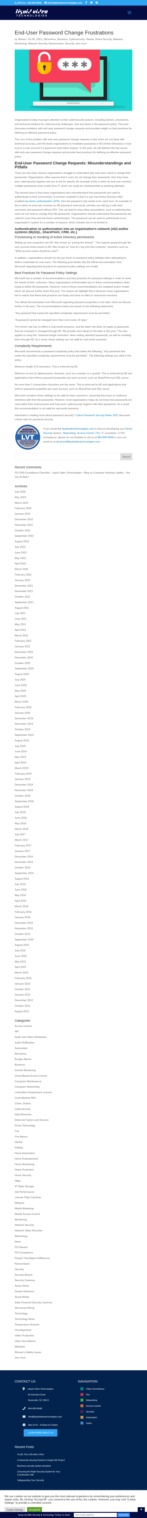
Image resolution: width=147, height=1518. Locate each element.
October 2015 (22, 933)
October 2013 (22, 989)
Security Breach (24, 1274)
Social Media (22, 1296)
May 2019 (20, 756)
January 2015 (22, 983)
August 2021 (22, 607)
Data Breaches (23, 1114)
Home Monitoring (24, 1164)
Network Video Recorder (28, 1230)
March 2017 (21, 839)
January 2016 (22, 917)
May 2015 (20, 961)
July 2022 (20, 546)
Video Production (24, 1335)
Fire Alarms (21, 1136)
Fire (98, 433)
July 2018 (20, 812)
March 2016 (21, 906)
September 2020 (24, 668)
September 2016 (24, 873)
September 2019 (24, 734)
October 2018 (22, 795)
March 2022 (21, 569)
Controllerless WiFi (25, 1097)
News (18, 1241)
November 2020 (24, 657)
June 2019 (21, 751)
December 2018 (24, 784)
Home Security (103, 39)
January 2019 (22, 779)
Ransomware (56, 43)
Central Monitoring (25, 1070)
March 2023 (21, 502)
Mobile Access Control (27, 1213)
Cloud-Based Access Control (31, 1075)
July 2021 (20, 613)
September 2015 (24, 939)
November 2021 (24, 591)
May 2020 (20, 690)
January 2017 (22, 851)
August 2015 (22, 944)
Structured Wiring (24, 1307)
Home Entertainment (26, 1158)
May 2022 (20, 558)
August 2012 (22, 1011)
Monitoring (21, 43)
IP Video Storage (24, 1186)
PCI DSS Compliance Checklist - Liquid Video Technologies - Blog (52, 472)
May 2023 (20, 497)
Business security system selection (34, 1466)
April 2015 (20, 967)
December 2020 (24, 651)
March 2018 (21, 828)
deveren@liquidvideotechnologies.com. (78, 441)
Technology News (25, 1319)
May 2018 (20, 823)
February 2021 (23, 640)
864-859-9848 (106, 437)
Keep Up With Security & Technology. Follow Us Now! (44, 1515)
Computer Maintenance (28, 1081)
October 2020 (22, 663)
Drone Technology (25, 1125)
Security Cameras (25, 1280)
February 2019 (23, 773)
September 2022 (24, 535)
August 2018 (22, 806)
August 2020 (22, 674)
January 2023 (22, 513)
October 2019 (22, 729)
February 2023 (23, 508)
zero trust (80, 43)
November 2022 (24, 524)
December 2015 (24, 922)
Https (18, 1180)
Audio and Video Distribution (31, 1037)
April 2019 (20, 762)
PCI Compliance (24, 1252)
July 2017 (20, 834)
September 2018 (24, 801)
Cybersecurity (76, 39)
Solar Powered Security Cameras (33, 1302)
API (17, 1031)
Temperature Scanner (27, 1324)
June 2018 (21, 817)
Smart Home (22, 1285)
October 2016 (22, 867)
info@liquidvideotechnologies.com (45, 1417)
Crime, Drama (23, 1103)
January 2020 (22, 712)
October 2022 (22, 530)
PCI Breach (21, 1247)
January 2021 (22, 646)
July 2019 (20, 746)
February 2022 (23, 574)
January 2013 (22, 994)
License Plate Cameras (28, 1197)
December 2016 (24, 856)
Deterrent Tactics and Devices (32, 1119)
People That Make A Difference (32, 1258)
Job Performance (24, 1191)
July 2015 (20, 950)
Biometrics (50, 39)
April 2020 (20, 696)
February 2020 (23, 707)
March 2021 (21, 635)
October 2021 (22, 596)
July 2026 (20, 491)
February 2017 (23, 845)
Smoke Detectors (24, 1291)
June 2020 (21, 685)
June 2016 (21, 889)
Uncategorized (23, 1329)
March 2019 (21, 768)
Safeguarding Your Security (30, 1480)
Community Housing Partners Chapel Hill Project (41, 1460)
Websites (20, 1346)
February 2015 (23, 978)
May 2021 (20, 624)
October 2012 (22, 1005)
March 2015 (21, 972)
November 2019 (24, 723)
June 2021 (21, 618)
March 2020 (21, 701)
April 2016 (20, 900)
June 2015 (21, 956)
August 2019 (22, 740)
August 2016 (22, 878)
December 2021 (24, 585)
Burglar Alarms (23, 1059)
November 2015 (24, 928)
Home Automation (25, 1153)
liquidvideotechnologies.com (78, 428)
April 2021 (20, 629)
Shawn (22, 39)
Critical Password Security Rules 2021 (96, 415)
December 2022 (24, 519)
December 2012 (24, 1000)
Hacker (90, 39)
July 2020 (20, 679)
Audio (89, 1423)
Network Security (37, 43)
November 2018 (24, 790)
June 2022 (21, 552)
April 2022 (20, 563)
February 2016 (23, 911)
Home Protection (24, 1169)
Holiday (19, 1147)
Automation (21, 1048)
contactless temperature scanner (33, 1092)
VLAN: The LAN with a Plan (30, 1454)
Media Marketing (24, 1208)
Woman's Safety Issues (28, 1352)
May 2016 (20, 895)
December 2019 (24, 718)
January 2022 (22, 580)
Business (62, 39)
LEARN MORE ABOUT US (40, 1432)
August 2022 (22, 541)
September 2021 (24, 602)
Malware (118, 39)
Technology (21, 1313)
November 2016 (24, 862)
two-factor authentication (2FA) (42, 201)
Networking (69, 433)
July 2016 (20, 884)
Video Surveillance (25, 1341)
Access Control (85, 433)
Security (69, 43)
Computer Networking (27, 1086)
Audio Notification (24, 1042)
